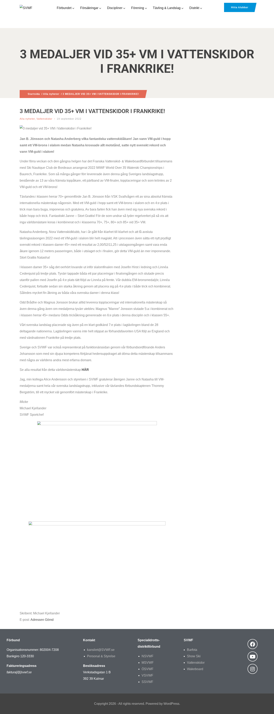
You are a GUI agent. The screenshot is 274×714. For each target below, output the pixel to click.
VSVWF (147, 675)
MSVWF (148, 662)
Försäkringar (89, 8)
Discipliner (114, 8)
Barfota (192, 649)
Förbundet (64, 8)
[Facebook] (253, 644)
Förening (137, 8)
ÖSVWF (147, 669)
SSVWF (147, 682)
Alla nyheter (51, 94)
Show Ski (194, 656)
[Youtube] (253, 656)
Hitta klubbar (239, 7)
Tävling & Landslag (167, 8)
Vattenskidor (44, 118)
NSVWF (147, 656)
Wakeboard (195, 669)
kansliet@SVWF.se (101, 649)
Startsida (34, 94)
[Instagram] (253, 669)
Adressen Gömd (42, 619)
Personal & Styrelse (101, 656)
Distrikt (194, 8)
